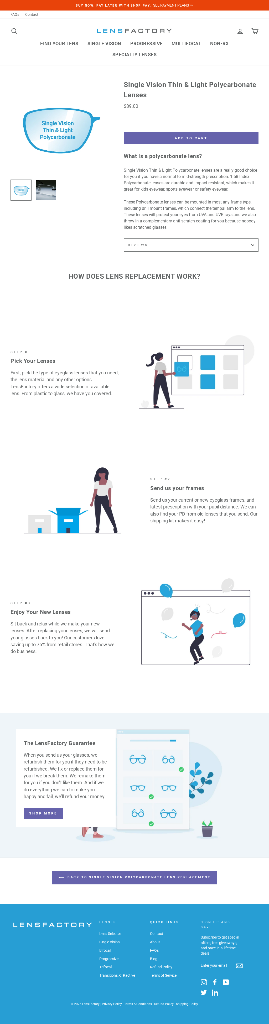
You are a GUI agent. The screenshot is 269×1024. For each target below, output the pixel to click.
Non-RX (219, 43)
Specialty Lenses (134, 54)
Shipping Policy (187, 1004)
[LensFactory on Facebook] (215, 982)
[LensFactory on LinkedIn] (215, 992)
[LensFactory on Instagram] (204, 982)
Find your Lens (59, 43)
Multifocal (186, 43)
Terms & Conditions (138, 1004)
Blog (153, 959)
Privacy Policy (112, 1004)
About (155, 942)
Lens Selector (110, 933)
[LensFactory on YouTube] (226, 982)
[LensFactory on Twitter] (204, 992)
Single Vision (104, 43)
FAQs (15, 14)
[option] (58, 128)
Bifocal (105, 950)
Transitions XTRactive (117, 975)
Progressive (146, 43)
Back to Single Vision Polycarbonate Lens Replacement (138, 877)
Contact (31, 14)
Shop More (43, 813)
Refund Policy (161, 967)
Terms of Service (163, 975)
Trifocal (105, 967)
